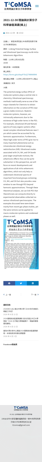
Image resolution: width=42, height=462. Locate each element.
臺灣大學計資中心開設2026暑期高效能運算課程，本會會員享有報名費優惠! (20, 332)
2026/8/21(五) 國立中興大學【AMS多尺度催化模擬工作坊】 (20, 310)
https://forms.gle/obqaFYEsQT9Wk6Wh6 (20, 74)
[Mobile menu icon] (37, 6)
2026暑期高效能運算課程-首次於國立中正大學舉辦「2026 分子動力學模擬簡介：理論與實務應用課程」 (20, 321)
